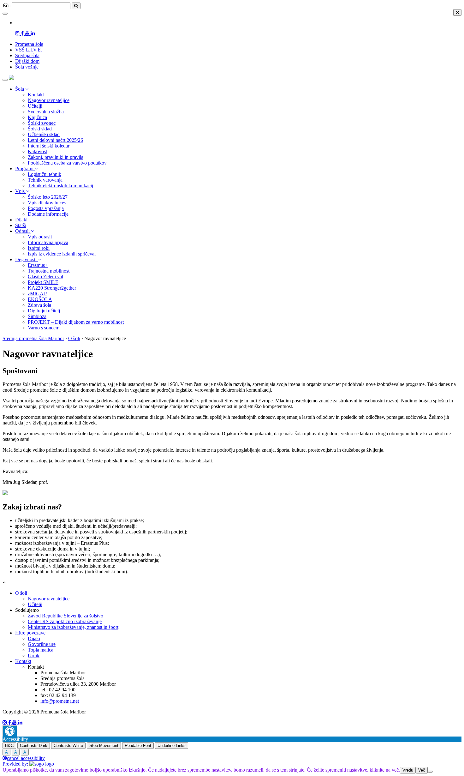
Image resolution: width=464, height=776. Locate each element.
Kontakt (36, 94)
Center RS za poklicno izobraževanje (65, 621)
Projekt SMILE (43, 282)
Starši (20, 225)
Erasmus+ (38, 265)
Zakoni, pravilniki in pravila (55, 157)
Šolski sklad (40, 128)
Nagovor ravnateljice (48, 100)
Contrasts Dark (33, 745)
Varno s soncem (43, 327)
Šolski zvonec (42, 123)
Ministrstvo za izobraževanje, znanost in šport (73, 627)
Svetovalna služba (46, 111)
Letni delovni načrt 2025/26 (55, 140)
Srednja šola (27, 55)
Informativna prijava (48, 242)
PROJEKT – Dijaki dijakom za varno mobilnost (76, 322)
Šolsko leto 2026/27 (48, 197)
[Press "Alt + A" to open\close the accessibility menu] (10, 731)
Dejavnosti (26, 259)
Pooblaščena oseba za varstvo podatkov (67, 162)
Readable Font (138, 745)
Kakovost (37, 151)
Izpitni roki (39, 248)
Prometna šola (29, 44)
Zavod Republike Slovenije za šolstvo (65, 615)
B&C (9, 745)
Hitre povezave (30, 632)
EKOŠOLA (40, 299)
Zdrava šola (39, 305)
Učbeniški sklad (44, 134)
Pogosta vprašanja (46, 208)
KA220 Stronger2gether (52, 288)
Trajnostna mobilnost (48, 271)
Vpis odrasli (40, 236)
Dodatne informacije (48, 214)
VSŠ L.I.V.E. (28, 49)
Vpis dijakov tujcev (47, 202)
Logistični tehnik (44, 174)
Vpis (20, 191)
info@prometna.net (59, 701)
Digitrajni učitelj (44, 310)
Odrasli (23, 231)
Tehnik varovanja (45, 180)
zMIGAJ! (37, 293)
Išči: (7, 5)
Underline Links (172, 745)
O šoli (21, 593)
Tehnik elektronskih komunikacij (60, 185)
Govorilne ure (42, 644)
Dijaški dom (27, 61)
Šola (20, 89)
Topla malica (40, 650)
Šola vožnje (27, 66)
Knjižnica (37, 117)
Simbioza (37, 316)
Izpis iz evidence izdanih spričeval (62, 253)
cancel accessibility (26, 758)
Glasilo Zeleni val (45, 276)
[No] (430, 772)
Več (421, 770)
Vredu (407, 770)
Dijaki (21, 219)
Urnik (33, 655)
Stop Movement (103, 745)
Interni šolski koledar (48, 145)
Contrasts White (68, 745)
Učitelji (35, 106)
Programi (25, 168)
